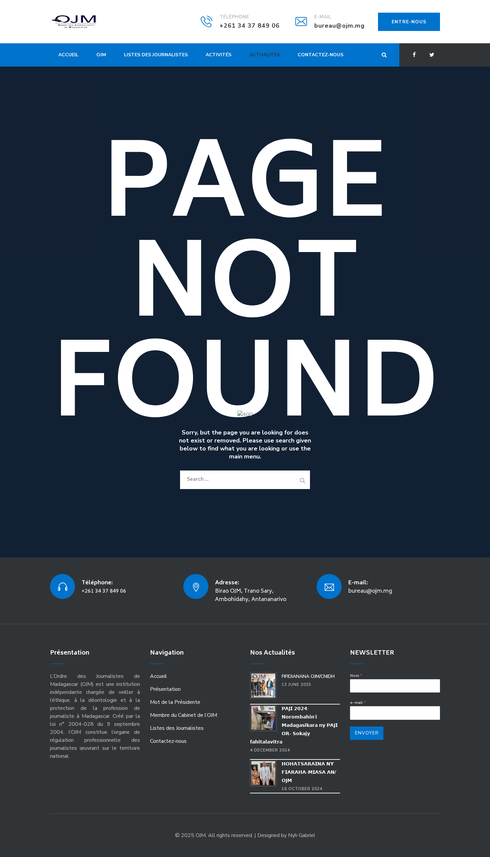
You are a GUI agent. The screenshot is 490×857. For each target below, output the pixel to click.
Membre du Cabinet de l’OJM (183, 715)
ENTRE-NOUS (409, 22)
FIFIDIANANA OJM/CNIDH (308, 676)
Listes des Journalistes (156, 55)
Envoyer (367, 733)
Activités (218, 55)
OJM (101, 55)
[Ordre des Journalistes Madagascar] (84, 21)
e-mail (358, 702)
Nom (356, 675)
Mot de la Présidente (175, 702)
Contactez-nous (320, 55)
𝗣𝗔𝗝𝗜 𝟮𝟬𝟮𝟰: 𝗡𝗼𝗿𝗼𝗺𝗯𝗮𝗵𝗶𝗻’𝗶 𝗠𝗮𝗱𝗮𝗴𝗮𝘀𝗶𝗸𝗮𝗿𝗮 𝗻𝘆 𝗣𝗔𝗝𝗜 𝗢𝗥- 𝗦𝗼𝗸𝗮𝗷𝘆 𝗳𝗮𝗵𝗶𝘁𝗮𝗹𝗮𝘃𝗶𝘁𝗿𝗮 (294, 725)
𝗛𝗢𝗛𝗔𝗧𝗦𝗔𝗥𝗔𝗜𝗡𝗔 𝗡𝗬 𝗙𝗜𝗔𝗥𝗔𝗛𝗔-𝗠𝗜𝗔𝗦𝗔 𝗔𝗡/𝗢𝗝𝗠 (309, 772)
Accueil (68, 55)
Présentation (165, 689)
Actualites (264, 55)
